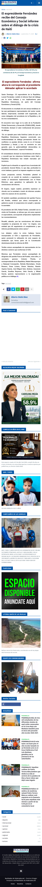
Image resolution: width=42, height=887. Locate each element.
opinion (21, 829)
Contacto (28, 884)
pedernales (21, 832)
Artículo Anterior (8, 361)
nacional (9, 9)
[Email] (27, 289)
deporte (21, 820)
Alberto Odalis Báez (19, 297)
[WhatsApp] (10, 38)
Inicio (3, 9)
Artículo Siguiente (33, 361)
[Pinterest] (22, 289)
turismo (21, 841)
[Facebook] (4, 38)
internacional (21, 823)
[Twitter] (7, 38)
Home (13, 884)
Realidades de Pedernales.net (26, 880)
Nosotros (20, 884)
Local (21, 817)
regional (21, 835)
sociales (21, 838)
